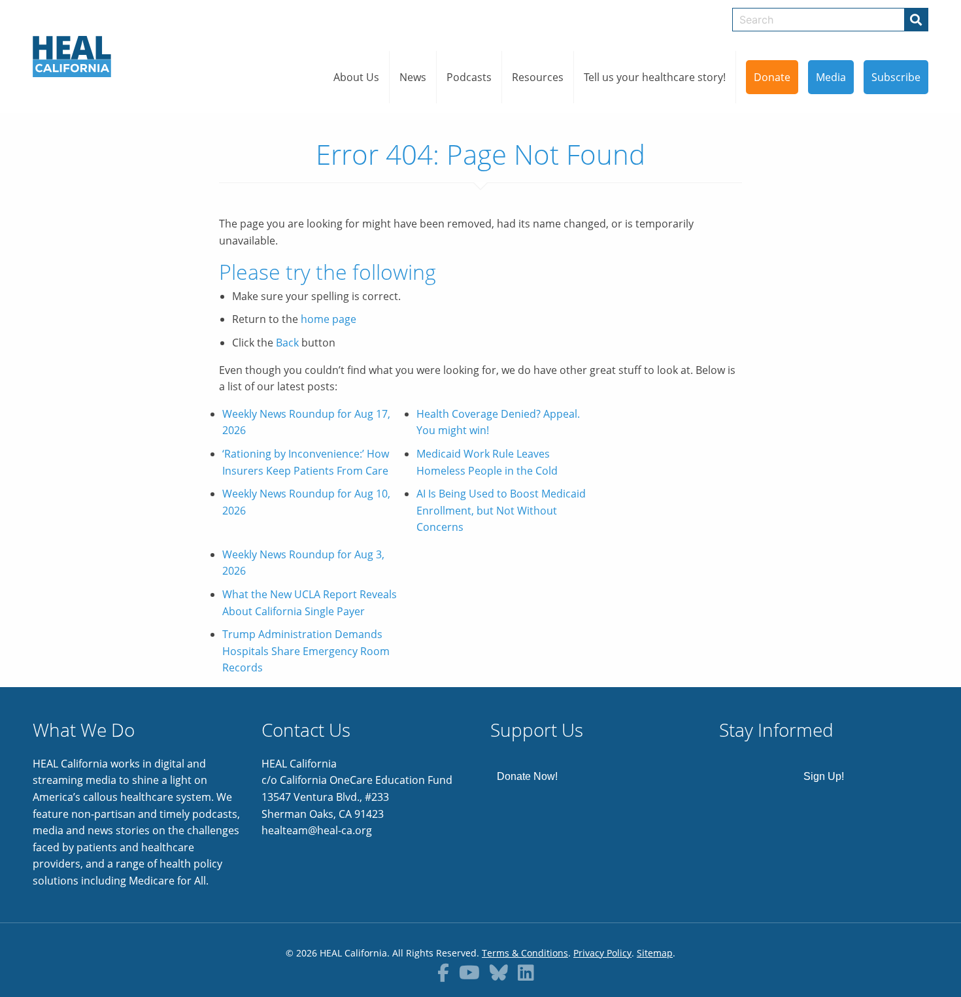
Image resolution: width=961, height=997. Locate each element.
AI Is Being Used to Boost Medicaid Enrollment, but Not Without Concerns (501, 510)
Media (831, 77)
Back (287, 342)
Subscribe (895, 77)
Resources (538, 77)
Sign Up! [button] (823, 776)
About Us (356, 77)
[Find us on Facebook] (443, 972)
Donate (772, 77)
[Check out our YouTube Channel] (469, 972)
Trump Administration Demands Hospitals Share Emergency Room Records (306, 651)
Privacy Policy (602, 953)
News (412, 77)
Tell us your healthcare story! (655, 77)
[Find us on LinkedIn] (526, 972)
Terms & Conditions (525, 953)
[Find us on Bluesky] (499, 972)
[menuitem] (357, 77)
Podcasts (469, 77)
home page (328, 319)
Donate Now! (527, 776)
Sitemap (655, 953)
